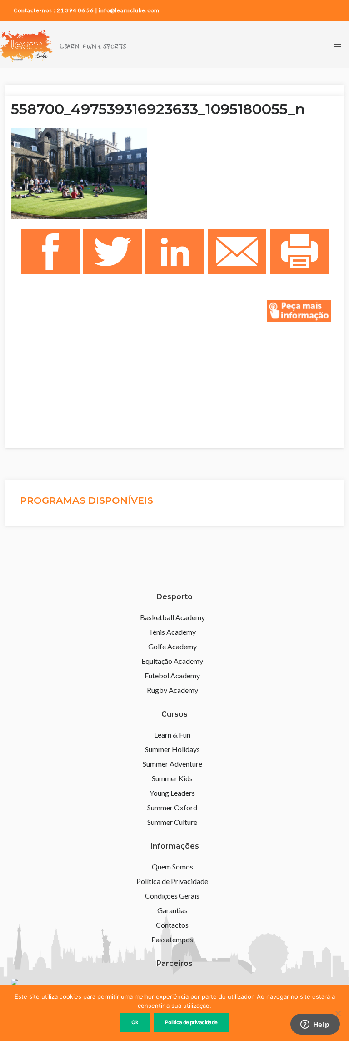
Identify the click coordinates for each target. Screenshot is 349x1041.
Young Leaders (172, 792)
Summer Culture (172, 822)
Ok (134, 1022)
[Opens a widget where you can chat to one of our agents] (315, 1025)
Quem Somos (172, 866)
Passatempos (172, 939)
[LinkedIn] (175, 252)
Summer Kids (172, 778)
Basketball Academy (172, 617)
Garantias (172, 910)
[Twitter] (112, 252)
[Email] (237, 252)
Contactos (172, 924)
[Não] (337, 1013)
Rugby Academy (172, 690)
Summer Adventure (172, 763)
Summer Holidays (172, 749)
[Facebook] (50, 252)
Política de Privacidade (172, 881)
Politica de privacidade (191, 1022)
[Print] (299, 252)
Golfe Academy (172, 646)
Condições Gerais (172, 895)
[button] (337, 44)
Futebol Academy (172, 675)
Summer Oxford (172, 807)
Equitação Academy (172, 661)
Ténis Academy (172, 631)
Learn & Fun (172, 734)
